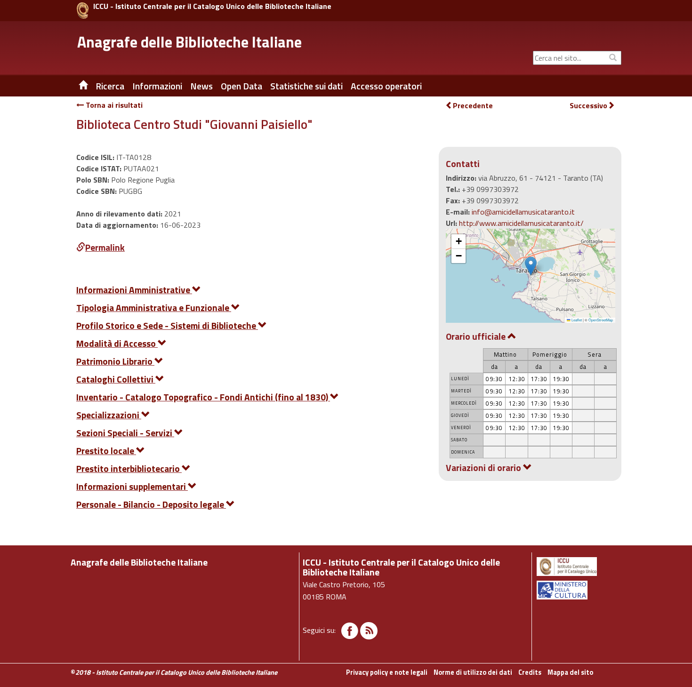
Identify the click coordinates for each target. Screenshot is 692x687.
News (201, 86)
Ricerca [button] (110, 86)
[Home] (76, 86)
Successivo (588, 105)
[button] (531, 266)
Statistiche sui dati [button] (306, 86)
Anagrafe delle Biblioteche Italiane (189, 42)
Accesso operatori (386, 86)
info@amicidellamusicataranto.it (523, 211)
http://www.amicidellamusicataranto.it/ (521, 223)
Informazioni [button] (157, 86)
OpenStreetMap (600, 319)
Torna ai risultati (113, 105)
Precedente (473, 105)
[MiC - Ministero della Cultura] (578, 590)
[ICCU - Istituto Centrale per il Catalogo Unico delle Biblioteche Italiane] (83, 10)
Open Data (241, 86)
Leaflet (576, 319)
